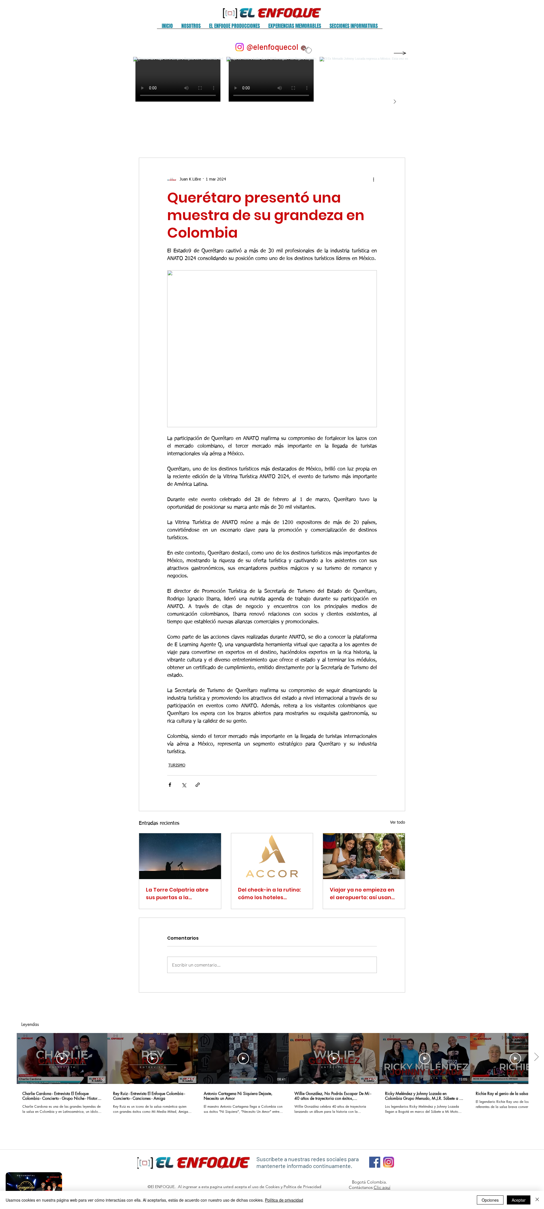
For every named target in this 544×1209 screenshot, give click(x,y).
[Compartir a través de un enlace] (197, 784)
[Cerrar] (537, 1199)
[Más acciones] (373, 179)
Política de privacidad (284, 1200)
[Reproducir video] (62, 1058)
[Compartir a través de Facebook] (170, 784)
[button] (191, 27)
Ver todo (397, 822)
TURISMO (176, 765)
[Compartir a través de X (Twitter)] (183, 784)
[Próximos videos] (536, 1057)
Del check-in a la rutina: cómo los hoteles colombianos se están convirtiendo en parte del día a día (272, 893)
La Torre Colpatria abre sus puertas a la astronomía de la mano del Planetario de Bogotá (179, 893)
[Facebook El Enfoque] (374, 1162)
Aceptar (519, 1200)
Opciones (490, 1200)
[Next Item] (394, 101)
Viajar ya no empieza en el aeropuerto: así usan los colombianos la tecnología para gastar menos (362, 893)
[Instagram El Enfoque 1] (388, 1162)
